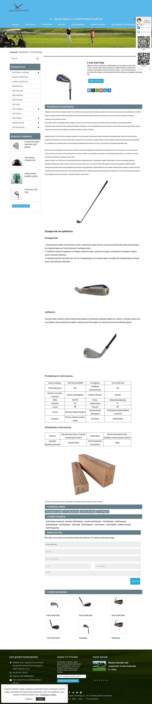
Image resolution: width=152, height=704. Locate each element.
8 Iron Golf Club (53, 615)
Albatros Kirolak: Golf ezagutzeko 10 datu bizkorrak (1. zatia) (122, 666)
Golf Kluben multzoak (20, 72)
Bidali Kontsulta (98, 24)
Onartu (40, 699)
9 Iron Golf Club (85, 615)
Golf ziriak (16, 104)
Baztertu (29, 699)
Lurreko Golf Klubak (20, 82)
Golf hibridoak (17, 95)
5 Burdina (83, 638)
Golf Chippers (17, 109)
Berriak (61, 24)
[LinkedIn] (73, 692)
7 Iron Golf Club (53, 638)
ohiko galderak (77, 24)
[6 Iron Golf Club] (126, 604)
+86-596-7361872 (21, 672)
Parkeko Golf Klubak (20, 77)
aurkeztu (135, 581)
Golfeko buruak (18, 123)
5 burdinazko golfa (54, 512)
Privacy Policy (92, 699)
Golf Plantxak (36, 52)
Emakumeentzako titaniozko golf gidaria (32, 144)
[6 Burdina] (126, 627)
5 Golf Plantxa (103, 512)
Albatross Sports (146, 27)
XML (80, 699)
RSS (74, 699)
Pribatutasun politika (48, 695)
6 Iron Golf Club (118, 615)
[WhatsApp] (77, 692)
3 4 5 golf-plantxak (71, 512)
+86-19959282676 (26, 676)
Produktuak (47, 24)
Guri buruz (30, 24)
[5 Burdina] (93, 627)
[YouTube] (81, 692)
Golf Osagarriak (18, 127)
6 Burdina (116, 638)
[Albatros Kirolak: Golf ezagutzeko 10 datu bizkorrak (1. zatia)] (99, 666)
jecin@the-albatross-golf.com (88, 19)
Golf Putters (16, 113)
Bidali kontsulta (96, 81)
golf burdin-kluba (88, 512)
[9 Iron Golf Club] (93, 604)
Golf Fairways (17, 91)
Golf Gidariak (17, 86)
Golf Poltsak (17, 118)
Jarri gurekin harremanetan (123, 24)
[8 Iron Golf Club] (61, 604)
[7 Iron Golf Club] (61, 627)
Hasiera (15, 24)
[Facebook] (69, 692)
